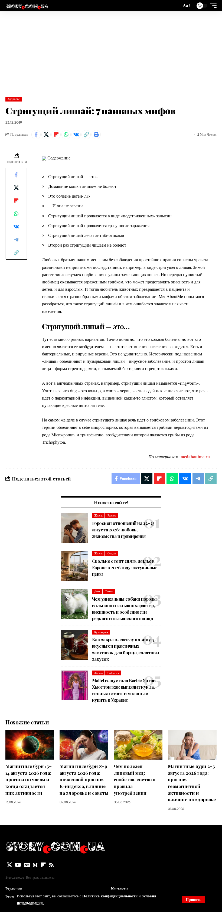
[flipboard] (43, 864)
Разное (111, 515)
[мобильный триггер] (212, 6)
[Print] (96, 134)
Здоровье (14, 99)
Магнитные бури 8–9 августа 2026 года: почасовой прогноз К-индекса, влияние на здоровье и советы (84, 779)
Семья (109, 591)
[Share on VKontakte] (76, 134)
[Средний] (35, 864)
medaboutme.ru (195, 456)
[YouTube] (18, 864)
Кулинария (101, 632)
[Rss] (51, 864)
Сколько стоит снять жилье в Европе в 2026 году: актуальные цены (125, 567)
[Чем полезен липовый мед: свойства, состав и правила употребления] (138, 745)
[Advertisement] (111, 52)
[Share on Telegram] (16, 239)
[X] (9, 864)
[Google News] (26, 864)
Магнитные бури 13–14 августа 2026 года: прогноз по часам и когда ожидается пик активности (28, 779)
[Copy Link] (86, 134)
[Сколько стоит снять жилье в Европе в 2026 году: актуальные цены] (74, 566)
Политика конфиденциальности (110, 896)
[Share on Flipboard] (56, 134)
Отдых (111, 553)
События (113, 673)
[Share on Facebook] (36, 134)
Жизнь (98, 515)
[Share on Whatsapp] (66, 134)
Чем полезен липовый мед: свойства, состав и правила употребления (135, 779)
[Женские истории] (26, 5)
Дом (97, 591)
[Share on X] (46, 134)
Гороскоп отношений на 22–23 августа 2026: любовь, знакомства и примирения (123, 529)
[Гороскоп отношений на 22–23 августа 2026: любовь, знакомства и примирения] (74, 528)
